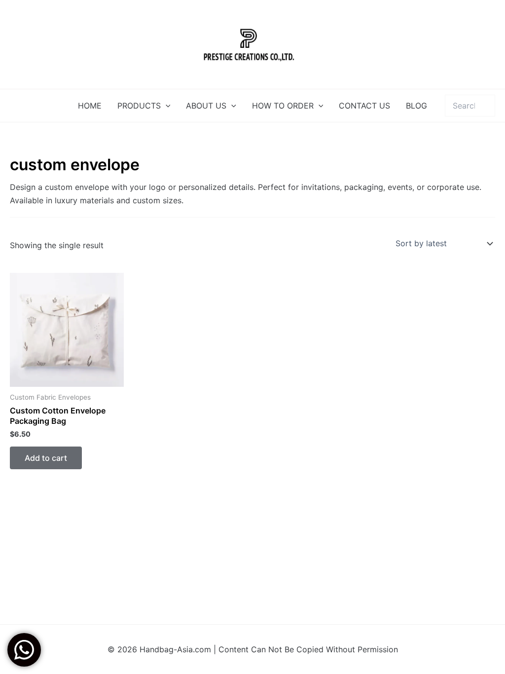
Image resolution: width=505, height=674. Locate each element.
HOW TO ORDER (283, 106)
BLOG (416, 106)
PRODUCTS (139, 106)
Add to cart (46, 458)
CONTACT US (364, 106)
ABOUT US (206, 106)
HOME (90, 106)
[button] (166, 105)
